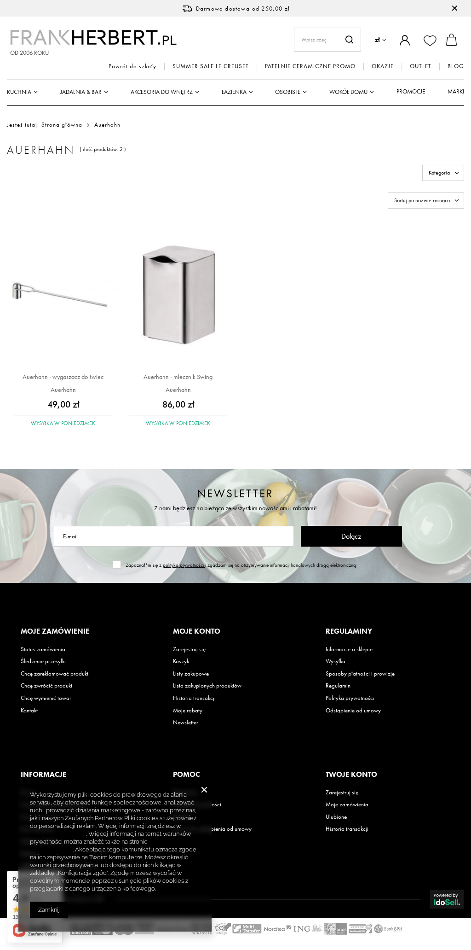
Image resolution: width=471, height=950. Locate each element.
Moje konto (196, 631)
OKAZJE (383, 66)
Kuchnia (19, 92)
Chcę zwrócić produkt (46, 685)
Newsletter (235, 493)
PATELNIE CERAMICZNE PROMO (310, 66)
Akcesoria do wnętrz (162, 92)
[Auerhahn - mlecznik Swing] (178, 295)
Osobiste (287, 92)
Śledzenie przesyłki (43, 661)
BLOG (456, 66)
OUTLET (420, 66)
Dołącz (351, 536)
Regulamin (338, 685)
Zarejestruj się (189, 649)
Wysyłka (335, 661)
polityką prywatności (184, 565)
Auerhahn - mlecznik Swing (178, 377)
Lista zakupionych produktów (207, 685)
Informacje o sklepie (349, 649)
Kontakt (29, 710)
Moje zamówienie (55, 631)
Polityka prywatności (350, 698)
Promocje (410, 91)
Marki (456, 91)
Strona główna (61, 124)
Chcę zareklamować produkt (54, 673)
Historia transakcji (194, 698)
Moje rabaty (187, 710)
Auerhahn (63, 389)
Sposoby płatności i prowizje (360, 673)
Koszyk (181, 661)
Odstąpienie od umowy (353, 710)
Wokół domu (348, 92)
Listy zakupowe (191, 673)
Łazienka (234, 92)
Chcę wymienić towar (46, 698)
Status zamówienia (43, 649)
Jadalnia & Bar (81, 92)
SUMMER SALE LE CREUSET (210, 66)
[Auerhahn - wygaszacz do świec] (63, 295)
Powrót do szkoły (132, 66)
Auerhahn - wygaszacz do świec (63, 377)
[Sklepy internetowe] (447, 899)
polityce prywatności (58, 833)
